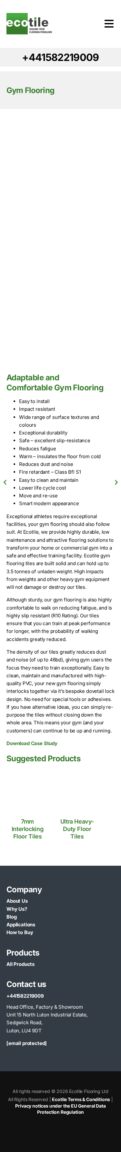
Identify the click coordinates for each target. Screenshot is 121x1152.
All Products (20, 964)
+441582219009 (25, 996)
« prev (5, 482)
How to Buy (19, 932)
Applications (20, 924)
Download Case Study (31, 743)
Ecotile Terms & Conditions (81, 1099)
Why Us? (16, 909)
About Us (17, 901)
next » (116, 482)
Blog (11, 917)
